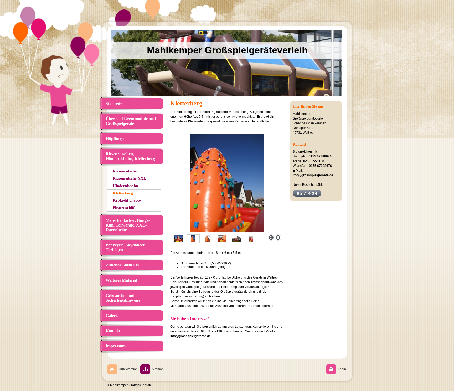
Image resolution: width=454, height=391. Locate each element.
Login (342, 369)
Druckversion (128, 369)
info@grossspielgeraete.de (190, 336)
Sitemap (158, 369)
